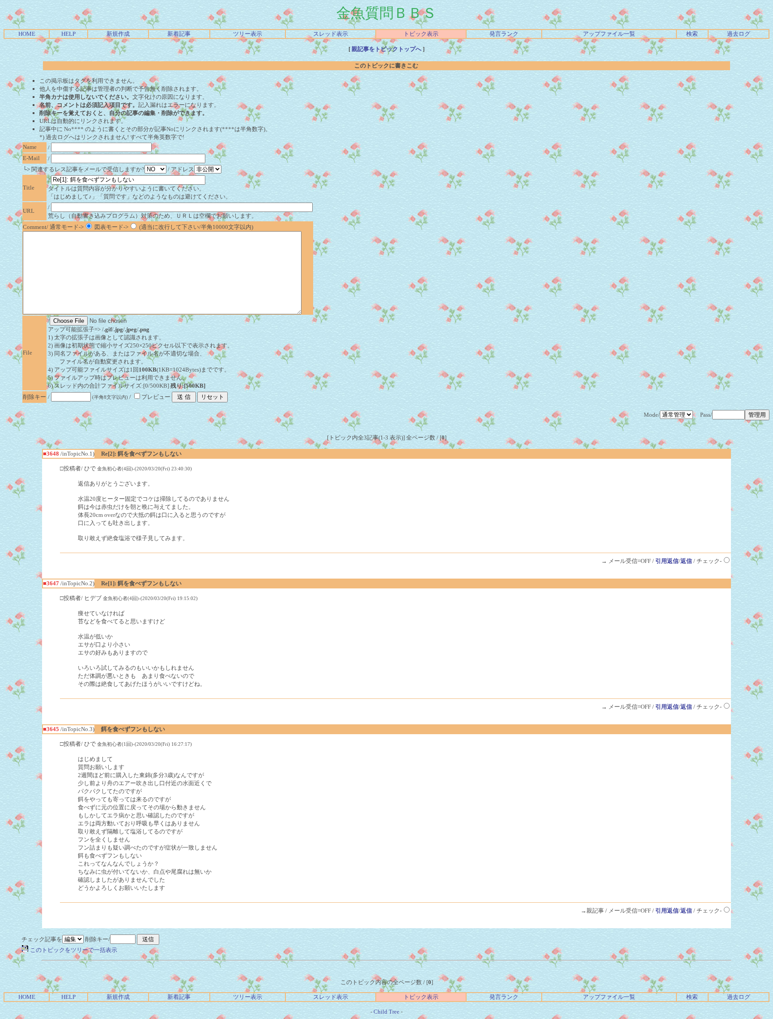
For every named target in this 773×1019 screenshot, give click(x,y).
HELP (68, 33)
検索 (692, 33)
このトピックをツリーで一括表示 (73, 950)
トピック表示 (420, 33)
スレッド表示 (330, 33)
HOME (26, 33)
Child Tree (386, 1011)
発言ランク (503, 33)
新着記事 (179, 33)
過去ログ (738, 33)
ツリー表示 (247, 33)
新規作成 (118, 33)
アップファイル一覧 (609, 33)
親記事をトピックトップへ (386, 49)
